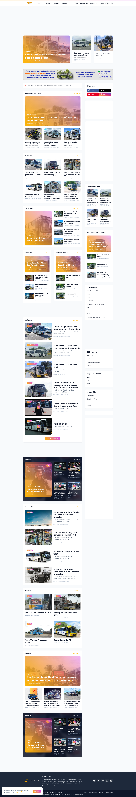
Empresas (74, 3)
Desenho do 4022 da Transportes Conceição (71, 231)
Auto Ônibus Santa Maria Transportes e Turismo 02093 (51, 144)
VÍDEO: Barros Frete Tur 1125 (73, 493)
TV (88, 402)
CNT (88, 294)
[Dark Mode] (108, 3)
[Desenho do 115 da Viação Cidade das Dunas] (58, 214)
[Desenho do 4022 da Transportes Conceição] (58, 232)
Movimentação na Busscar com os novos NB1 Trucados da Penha (59, 493)
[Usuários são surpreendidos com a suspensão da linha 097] (52, 187)
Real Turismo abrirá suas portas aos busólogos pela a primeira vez (32, 703)
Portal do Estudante (93, 362)
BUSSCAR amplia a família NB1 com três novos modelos (66, 514)
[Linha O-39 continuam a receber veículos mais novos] (72, 134)
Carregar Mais (51, 438)
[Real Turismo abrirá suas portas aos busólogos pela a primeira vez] (33, 694)
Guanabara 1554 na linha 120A (102, 55)
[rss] (111, 780)
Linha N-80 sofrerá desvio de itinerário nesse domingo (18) (71, 196)
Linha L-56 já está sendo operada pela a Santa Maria (33, 174)
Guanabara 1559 (71, 294)
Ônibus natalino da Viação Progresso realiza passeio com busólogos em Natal (51, 703)
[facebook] (94, 780)
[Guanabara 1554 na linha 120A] (103, 43)
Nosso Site (84, 3)
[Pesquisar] (111, 3)
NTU (88, 307)
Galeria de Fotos (92, 399)
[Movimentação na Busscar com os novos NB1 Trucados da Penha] (60, 486)
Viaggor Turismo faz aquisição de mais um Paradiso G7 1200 (53, 86)
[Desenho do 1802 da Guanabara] (58, 241)
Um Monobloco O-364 (41, 285)
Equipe (56, 3)
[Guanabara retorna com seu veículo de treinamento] (81, 43)
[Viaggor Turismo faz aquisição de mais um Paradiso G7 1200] (33, 134)
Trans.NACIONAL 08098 (72, 285)
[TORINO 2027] (60, 466)
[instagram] (107, 780)
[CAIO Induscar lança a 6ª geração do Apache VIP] (72, 164)
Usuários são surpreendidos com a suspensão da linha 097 (52, 196)
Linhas (47, 3)
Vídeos (89, 405)
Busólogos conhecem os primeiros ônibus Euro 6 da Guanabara (72, 703)
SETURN (90, 311)
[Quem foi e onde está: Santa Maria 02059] (29, 278)
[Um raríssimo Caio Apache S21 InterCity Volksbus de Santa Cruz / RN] (29, 296)
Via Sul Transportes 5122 (73, 276)
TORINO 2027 (60, 424)
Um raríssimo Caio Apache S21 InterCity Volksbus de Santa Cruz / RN (42, 295)
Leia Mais (17, 792)
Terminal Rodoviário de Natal (96, 317)
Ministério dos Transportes (95, 304)
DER (88, 380)
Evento (101, 792)
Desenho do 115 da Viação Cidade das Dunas (70, 213)
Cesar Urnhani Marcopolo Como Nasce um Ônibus (65, 405)
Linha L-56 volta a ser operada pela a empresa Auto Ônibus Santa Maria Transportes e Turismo (52, 174)
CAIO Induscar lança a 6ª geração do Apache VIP (72, 174)
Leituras (64, 3)
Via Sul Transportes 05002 (38, 613)
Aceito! (36, 791)
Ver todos (76, 93)
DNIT (88, 297)
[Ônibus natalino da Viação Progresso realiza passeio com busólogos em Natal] (52, 694)
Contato (102, 3)
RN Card (89, 365)
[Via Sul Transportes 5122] (60, 278)
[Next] (79, 86)
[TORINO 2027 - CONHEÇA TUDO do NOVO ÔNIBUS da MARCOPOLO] (74, 466)
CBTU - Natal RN (92, 291)
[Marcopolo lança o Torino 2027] (33, 187)
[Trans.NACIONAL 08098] (60, 287)
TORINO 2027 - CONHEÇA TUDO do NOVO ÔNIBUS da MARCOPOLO (74, 474)
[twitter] (98, 780)
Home (40, 3)
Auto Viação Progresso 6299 (36, 641)
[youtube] (102, 780)
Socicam (90, 314)
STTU (88, 384)
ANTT (88, 377)
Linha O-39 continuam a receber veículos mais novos (72, 144)
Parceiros (93, 3)
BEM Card (90, 355)
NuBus (89, 359)
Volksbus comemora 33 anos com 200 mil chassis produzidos (66, 571)
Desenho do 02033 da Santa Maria (72, 222)
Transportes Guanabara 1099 (65, 614)
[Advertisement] (68, 20)
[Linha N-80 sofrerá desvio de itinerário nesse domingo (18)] (72, 187)
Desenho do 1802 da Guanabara (71, 240)
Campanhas (93, 792)
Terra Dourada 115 (62, 640)
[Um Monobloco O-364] (29, 287)
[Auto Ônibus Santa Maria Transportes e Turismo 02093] (52, 134)
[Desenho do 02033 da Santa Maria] (58, 223)
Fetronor (90, 301)
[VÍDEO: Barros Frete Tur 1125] (74, 486)
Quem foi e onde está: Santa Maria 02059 (41, 277)
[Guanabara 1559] (60, 296)
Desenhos (90, 396)
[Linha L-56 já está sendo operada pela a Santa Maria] (33, 164)
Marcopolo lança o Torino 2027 (32, 195)
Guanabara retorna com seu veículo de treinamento (81, 55)
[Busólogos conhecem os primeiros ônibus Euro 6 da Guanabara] (72, 694)
